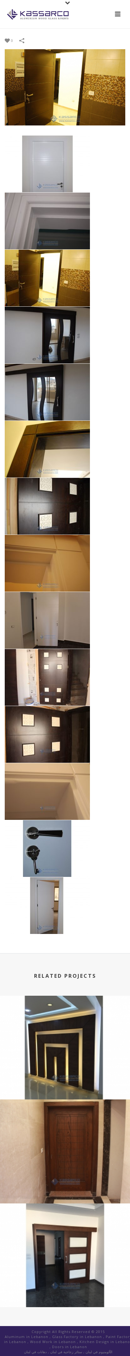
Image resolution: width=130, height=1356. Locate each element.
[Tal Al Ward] (65, 1022)
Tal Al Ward (65, 1083)
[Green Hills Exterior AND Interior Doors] (65, 87)
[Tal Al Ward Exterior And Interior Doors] (65, 1230)
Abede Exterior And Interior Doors (65, 1187)
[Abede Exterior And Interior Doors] (65, 1126)
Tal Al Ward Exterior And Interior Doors (65, 1290)
